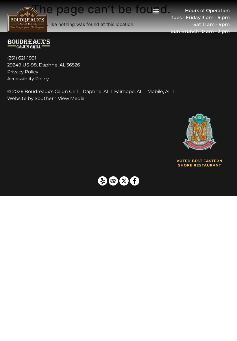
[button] (156, 11)
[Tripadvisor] (113, 181)
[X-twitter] (124, 181)
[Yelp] (102, 181)
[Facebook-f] (134, 181)
